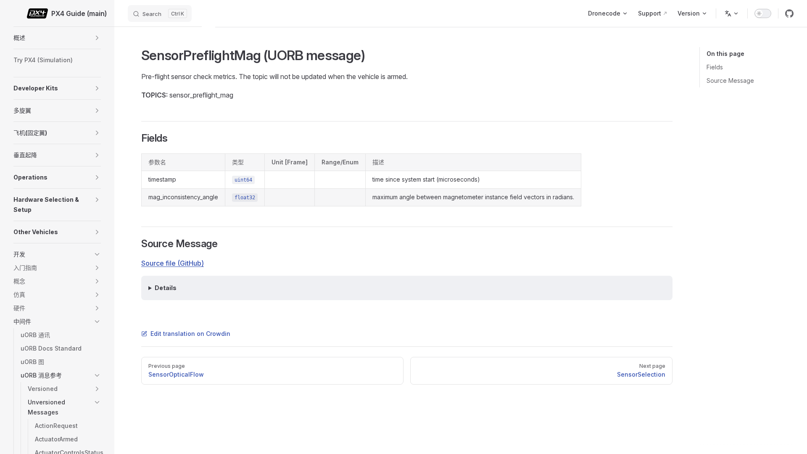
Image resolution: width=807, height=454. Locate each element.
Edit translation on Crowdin (190, 333)
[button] (97, 38)
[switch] (762, 13)
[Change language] (732, 13)
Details (166, 287)
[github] (789, 13)
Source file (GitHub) (172, 263)
